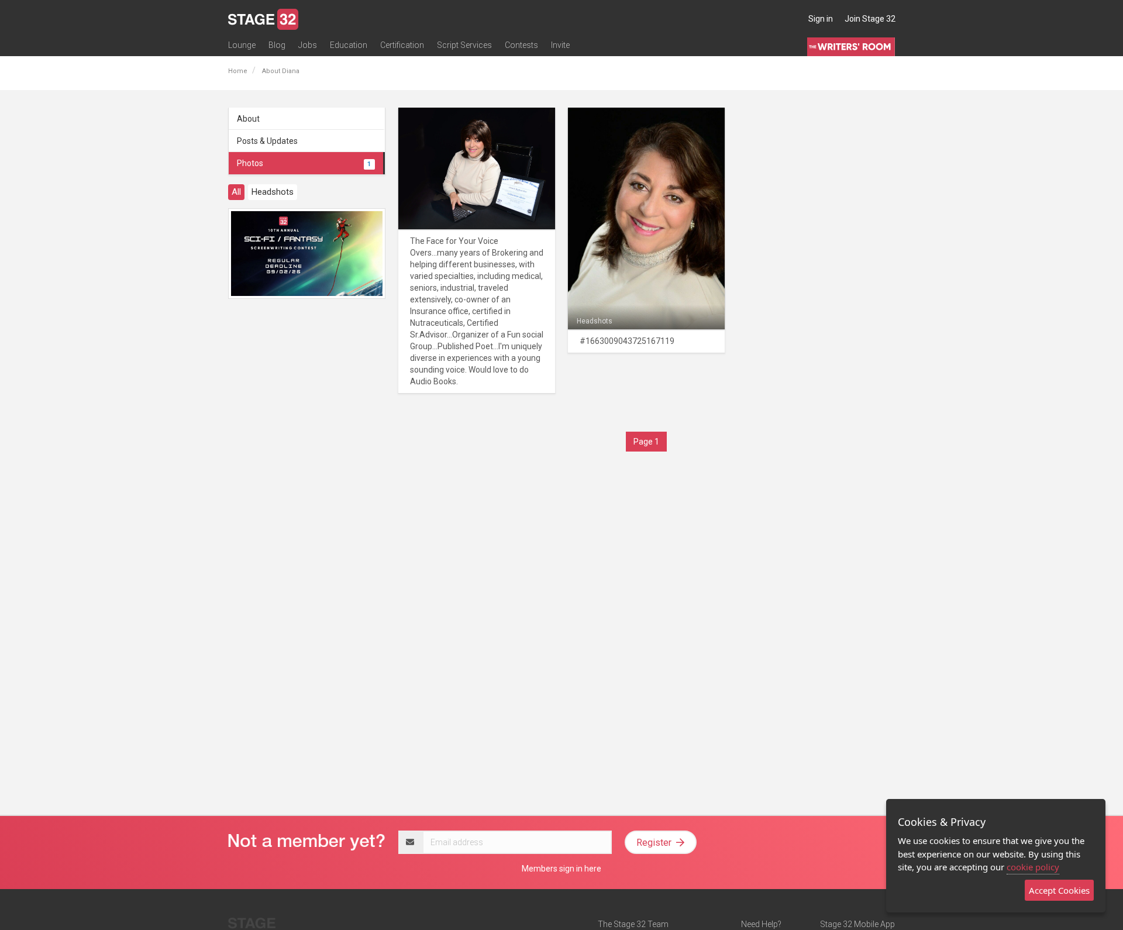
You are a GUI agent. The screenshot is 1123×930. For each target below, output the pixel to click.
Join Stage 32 (870, 18)
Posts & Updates (267, 141)
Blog (276, 45)
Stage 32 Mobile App (857, 924)
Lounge (242, 45)
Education (348, 45)
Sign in (820, 18)
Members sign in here (561, 868)
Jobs (307, 45)
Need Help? (761, 924)
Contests (521, 45)
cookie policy (1033, 867)
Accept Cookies (1059, 890)
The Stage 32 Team (633, 924)
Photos (304, 163)
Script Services (464, 45)
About (248, 118)
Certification (402, 45)
